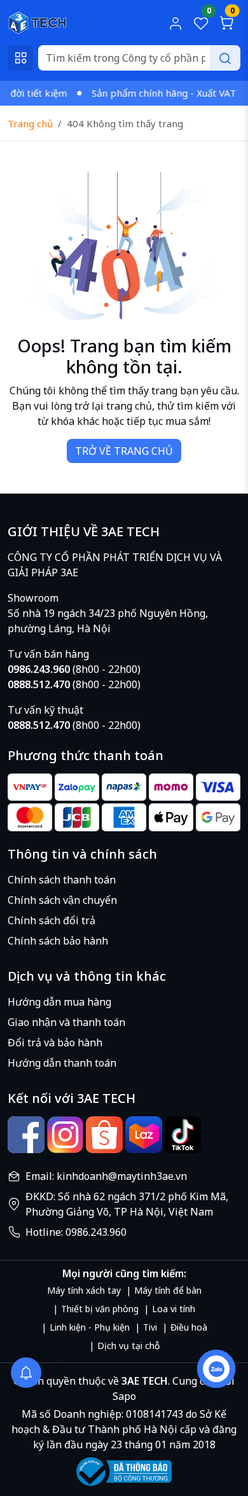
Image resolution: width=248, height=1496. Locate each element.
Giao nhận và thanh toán (66, 1022)
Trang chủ (30, 123)
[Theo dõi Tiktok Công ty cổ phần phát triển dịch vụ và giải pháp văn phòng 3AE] (183, 1134)
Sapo (124, 1396)
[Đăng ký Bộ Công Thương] (124, 1471)
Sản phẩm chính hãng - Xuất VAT (156, 93)
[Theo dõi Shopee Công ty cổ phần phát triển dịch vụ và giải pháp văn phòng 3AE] (104, 1134)
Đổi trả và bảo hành (55, 1042)
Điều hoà (188, 1327)
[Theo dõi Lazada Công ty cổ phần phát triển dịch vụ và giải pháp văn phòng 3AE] (143, 1134)
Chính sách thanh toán (62, 880)
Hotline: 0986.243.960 (76, 1232)
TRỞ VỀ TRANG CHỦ (124, 451)
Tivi (150, 1327)
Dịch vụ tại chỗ (128, 1346)
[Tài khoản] (175, 23)
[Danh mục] (20, 58)
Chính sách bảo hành (58, 941)
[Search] (225, 58)
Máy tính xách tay (84, 1290)
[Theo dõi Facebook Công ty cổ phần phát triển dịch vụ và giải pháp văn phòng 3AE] (26, 1134)
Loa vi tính (173, 1309)
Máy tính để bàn (168, 1290)
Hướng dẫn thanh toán (62, 1063)
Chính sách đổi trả (51, 920)
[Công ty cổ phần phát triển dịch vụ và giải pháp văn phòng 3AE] (37, 22)
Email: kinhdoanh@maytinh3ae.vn (106, 1176)
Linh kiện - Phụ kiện (90, 1327)
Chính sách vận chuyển (62, 900)
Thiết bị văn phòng (100, 1309)
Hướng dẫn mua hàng (59, 1002)
